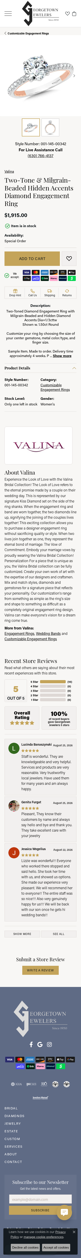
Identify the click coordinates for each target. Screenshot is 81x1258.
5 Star (34, 681)
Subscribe (40, 1210)
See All (59, 934)
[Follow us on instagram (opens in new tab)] (49, 1044)
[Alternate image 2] (50, 127)
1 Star (34, 699)
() (70, 681)
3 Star (34, 690)
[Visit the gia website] (16, 1084)
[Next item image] (74, 75)
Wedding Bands (48, 633)
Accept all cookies (56, 1247)
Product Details (17, 367)
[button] (67, 13)
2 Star (34, 695)
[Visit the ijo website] (31, 1084)
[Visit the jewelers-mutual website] (40, 1097)
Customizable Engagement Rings (28, 33)
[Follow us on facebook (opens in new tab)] (31, 1044)
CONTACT (13, 1162)
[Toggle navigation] (8, 13)
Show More (22, 934)
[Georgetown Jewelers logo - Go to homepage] (40, 13)
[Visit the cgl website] (66, 1084)
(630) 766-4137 (40, 155)
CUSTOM (12, 1139)
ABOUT (10, 1154)
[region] (40, 75)
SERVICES (13, 1146)
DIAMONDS (14, 1116)
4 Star (34, 686)
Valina (9, 171)
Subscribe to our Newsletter (40, 1182)
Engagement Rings (19, 633)
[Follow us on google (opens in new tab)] (40, 1044)
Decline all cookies (25, 1247)
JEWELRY (12, 1123)
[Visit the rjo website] (44, 1084)
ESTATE (11, 1131)
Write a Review (40, 970)
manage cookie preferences (43, 1237)
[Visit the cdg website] (55, 1084)
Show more (62, 355)
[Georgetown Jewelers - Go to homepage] (41, 1018)
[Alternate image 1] (31, 127)
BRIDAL (11, 1108)
